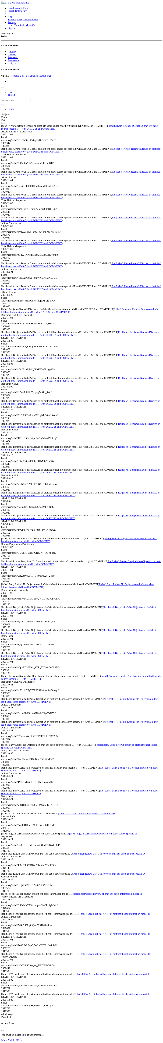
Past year (12, 63)
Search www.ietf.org (18, 8)
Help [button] (10, 16)
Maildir (11, 1040)
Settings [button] (12, 22)
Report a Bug (17, 75)
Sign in (11, 28)
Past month (13, 60)
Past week (13, 57)
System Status (44, 75)
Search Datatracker (17, 11)
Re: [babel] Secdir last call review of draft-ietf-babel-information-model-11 (113, 913)
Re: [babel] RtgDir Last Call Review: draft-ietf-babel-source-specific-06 (109, 853)
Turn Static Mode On (24, 25)
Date (10, 92)
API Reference (30, 19)
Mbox (4, 1040)
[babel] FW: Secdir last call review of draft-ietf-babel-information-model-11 (114, 974)
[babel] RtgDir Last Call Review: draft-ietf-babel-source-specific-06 (103, 833)
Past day (12, 54)
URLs (19, 1040)
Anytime (12, 51)
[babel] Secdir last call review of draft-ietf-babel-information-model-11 (107, 893)
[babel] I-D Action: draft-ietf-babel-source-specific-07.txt (86, 813)
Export (11, 109)
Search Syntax (15, 19)
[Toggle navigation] (31, 3)
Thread (11, 94)
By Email (30, 75)
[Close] (2, 1030)
